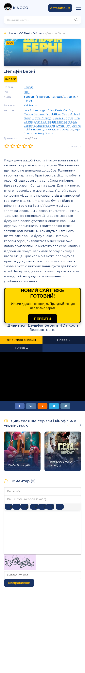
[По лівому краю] (34, 507)
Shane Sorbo (42, 121)
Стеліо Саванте (34, 114)
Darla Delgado (63, 129)
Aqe (77, 129)
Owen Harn (63, 125)
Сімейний (70, 96)
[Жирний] (9, 507)
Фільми (28, 100)
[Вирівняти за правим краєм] (50, 507)
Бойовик (38, 33)
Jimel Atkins (53, 114)
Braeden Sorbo (62, 121)
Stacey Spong (45, 125)
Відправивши (19, 583)
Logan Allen (46, 110)
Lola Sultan (31, 110)
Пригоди (43, 96)
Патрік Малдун (42, 118)
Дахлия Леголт (63, 118)
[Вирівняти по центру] (42, 507)
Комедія (56, 96)
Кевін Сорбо (63, 110)
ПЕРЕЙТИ (42, 319)
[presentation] (69, 424)
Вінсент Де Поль (42, 129)
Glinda (49, 133)
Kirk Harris (30, 105)
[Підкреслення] (24, 507)
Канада (28, 87)
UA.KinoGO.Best (19, 33)
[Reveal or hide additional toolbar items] (60, 507)
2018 (26, 91)
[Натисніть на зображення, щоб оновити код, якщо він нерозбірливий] (20, 569)
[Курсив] (17, 507)
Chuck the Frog (34, 133)
